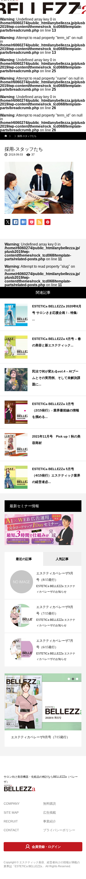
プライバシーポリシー (59, 830)
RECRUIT (11, 821)
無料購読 (49, 803)
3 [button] (77, 679)
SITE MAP (11, 812)
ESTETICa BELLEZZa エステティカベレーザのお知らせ (55, 589)
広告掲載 (49, 812)
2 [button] (73, 679)
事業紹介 (49, 821)
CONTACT (11, 830)
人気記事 (62, 559)
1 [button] (69, 679)
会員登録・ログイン (46, 847)
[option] (43, 710)
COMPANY (11, 803)
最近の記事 (24, 559)
